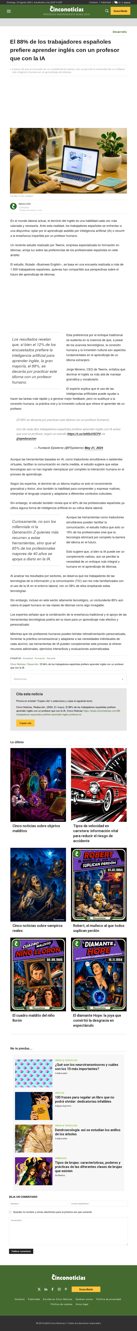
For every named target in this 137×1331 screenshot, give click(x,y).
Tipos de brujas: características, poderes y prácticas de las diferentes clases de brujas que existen (88, 1167)
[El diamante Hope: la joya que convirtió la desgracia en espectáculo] (99, 974)
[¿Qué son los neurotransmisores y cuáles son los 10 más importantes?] (33, 1073)
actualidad (28, 658)
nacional (51, 658)
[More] (102, 206)
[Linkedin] (45, 1289)
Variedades (61, 1158)
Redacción (25, 204)
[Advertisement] (68, 103)
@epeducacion (26, 438)
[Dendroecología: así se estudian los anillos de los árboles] (33, 1139)
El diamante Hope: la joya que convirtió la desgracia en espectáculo (97, 1020)
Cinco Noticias (17, 664)
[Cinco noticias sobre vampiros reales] (38, 885)
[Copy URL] (95, 206)
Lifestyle (59, 1093)
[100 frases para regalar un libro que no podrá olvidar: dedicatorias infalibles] (33, 1106)
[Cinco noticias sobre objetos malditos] (38, 785)
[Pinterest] (65, 1289)
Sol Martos (60, 1175)
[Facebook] (79, 206)
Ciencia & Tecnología (66, 1060)
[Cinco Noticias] (68, 1278)
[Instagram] (59, 1289)
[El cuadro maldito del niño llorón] (38, 974)
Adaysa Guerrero (63, 1105)
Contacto (93, 2)
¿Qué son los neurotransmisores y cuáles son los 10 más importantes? (86, 1067)
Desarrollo (120, 31)
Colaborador (61, 1073)
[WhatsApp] (87, 206)
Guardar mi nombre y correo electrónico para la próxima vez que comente (52, 1212)
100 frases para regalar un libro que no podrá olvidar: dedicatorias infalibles (84, 1099)
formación (40, 658)
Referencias (20, 679)
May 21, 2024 (94, 448)
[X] (71, 206)
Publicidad (106, 2)
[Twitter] (39, 1289)
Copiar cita (25, 723)
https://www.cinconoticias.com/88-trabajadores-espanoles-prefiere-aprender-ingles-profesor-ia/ (68, 712)
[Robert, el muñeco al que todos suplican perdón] (99, 885)
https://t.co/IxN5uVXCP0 (83, 434)
